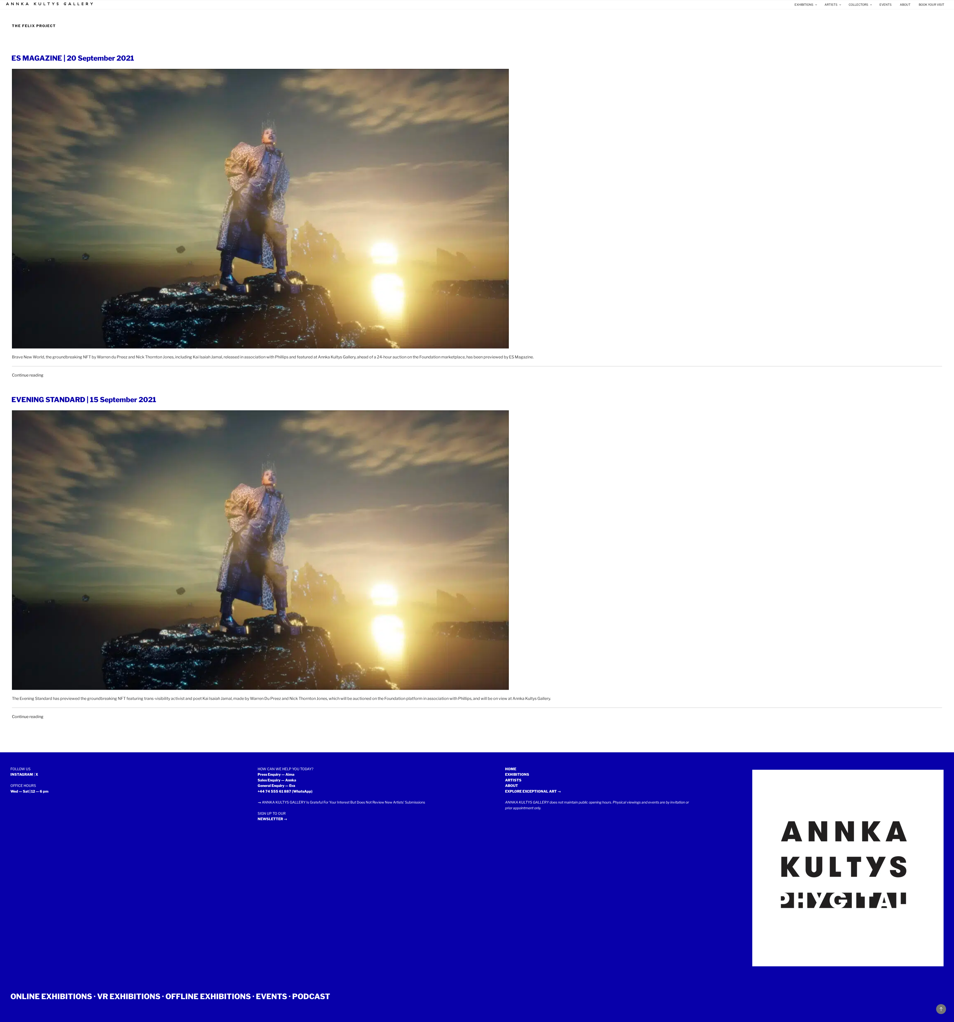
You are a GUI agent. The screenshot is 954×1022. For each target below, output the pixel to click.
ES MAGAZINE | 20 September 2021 (72, 58)
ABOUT (905, 4)
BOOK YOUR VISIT (931, 4)
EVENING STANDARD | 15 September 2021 (83, 399)
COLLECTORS (858, 4)
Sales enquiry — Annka (277, 780)
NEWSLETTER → (272, 819)
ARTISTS (831, 4)
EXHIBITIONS (804, 4)
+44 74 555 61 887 (274, 791)
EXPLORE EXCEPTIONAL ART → (533, 791)
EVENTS (885, 4)
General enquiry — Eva (276, 785)
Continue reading (27, 375)
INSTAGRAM (21, 774)
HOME (510, 769)
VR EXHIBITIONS (128, 996)
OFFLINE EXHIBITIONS (208, 996)
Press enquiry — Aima (276, 774)
